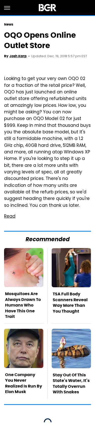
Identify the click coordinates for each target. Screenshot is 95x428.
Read (9, 216)
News (8, 24)
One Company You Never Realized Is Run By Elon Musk (23, 383)
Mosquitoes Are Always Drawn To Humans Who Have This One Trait (23, 305)
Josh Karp (18, 56)
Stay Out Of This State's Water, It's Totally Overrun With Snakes (71, 383)
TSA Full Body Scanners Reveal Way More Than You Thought (70, 302)
